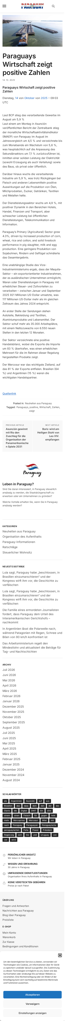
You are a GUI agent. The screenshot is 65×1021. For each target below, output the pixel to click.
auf (40, 801)
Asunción (30, 801)
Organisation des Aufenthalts (22, 536)
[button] (60, 955)
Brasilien (8, 806)
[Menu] (7, 6)
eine (49, 810)
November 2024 (13, 775)
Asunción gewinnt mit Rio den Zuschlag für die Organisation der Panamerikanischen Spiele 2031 (17, 437)
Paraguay (17, 825)
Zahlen (55, 407)
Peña (26, 830)
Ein (41, 810)
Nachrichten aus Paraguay (18, 910)
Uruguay (45, 835)
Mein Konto (9, 932)
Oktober (29, 98)
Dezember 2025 (13, 706)
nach (6, 825)
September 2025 (13, 722)
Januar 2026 (11, 701)
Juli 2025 (8, 732)
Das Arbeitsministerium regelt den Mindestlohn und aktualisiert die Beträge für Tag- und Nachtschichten (31, 647)
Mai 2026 (8, 680)
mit (52, 820)
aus (47, 801)
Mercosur (33, 820)
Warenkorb (9, 937)
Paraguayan (32, 825)
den (42, 806)
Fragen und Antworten (15, 905)
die (15, 810)
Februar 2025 (11, 759)
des (57, 806)
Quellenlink (9, 393)
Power (35, 830)
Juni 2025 (9, 738)
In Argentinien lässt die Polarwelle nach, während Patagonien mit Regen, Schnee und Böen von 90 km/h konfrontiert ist (32, 633)
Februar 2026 (11, 696)
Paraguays (22, 407)
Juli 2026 (8, 669)
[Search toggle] (53, 6)
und (35, 835)
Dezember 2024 (13, 769)
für (35, 815)
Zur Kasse (8, 941)
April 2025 (9, 748)
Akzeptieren (32, 994)
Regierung (9, 835)
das (18, 806)
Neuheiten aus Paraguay (38, 403)
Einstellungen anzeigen (32, 1013)
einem (7, 815)
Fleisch (27, 815)
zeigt (32, 410)
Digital (24, 810)
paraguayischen (11, 830)
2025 (44, 98)
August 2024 (11, 780)
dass (26, 806)
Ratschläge (10, 547)
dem (34, 806)
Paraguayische (49, 825)
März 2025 (9, 754)
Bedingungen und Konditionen (20, 946)
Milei (44, 820)
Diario (7, 810)
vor (5, 839)
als (5, 801)
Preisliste (8, 919)
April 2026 (9, 685)
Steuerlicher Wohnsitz (17, 552)
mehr (6, 820)
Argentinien (16, 801)
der (50, 806)
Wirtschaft (45, 407)
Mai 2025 (8, 743)
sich (20, 835)
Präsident (47, 830)
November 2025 (13, 711)
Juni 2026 (9, 675)
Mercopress (19, 820)
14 (16, 98)
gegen (44, 815)
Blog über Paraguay (14, 915)
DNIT (33, 810)
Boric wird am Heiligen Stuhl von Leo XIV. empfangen (48, 434)
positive (34, 407)
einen (16, 815)
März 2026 (9, 691)
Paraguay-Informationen (18, 542)
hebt (53, 815)
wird (14, 839)
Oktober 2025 (11, 717)
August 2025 (11, 727)
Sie (27, 835)
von (55, 835)
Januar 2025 (11, 764)
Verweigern (33, 1003)
